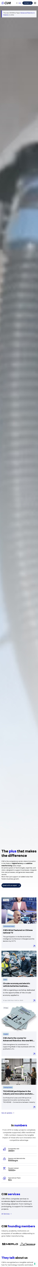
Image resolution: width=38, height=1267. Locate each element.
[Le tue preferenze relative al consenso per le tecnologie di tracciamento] (35, 1264)
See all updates (6, 1113)
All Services (5, 1214)
